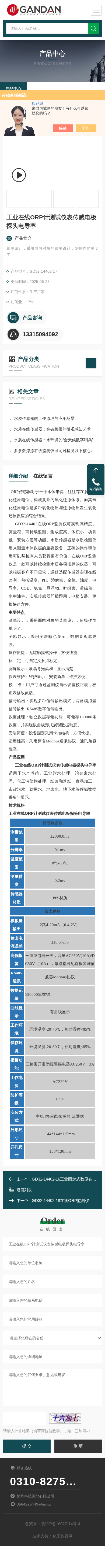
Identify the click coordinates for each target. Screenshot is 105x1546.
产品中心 (13, 88)
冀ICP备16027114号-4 (60, 1524)
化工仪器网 (62, 1536)
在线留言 (43, 476)
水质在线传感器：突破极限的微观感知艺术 (52, 429)
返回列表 (24, 1190)
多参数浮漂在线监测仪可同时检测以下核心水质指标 (55, 450)
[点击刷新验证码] (65, 1418)
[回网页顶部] (96, 469)
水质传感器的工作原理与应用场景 (44, 418)
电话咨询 (95, 489)
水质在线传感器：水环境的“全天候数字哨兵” (53, 440)
